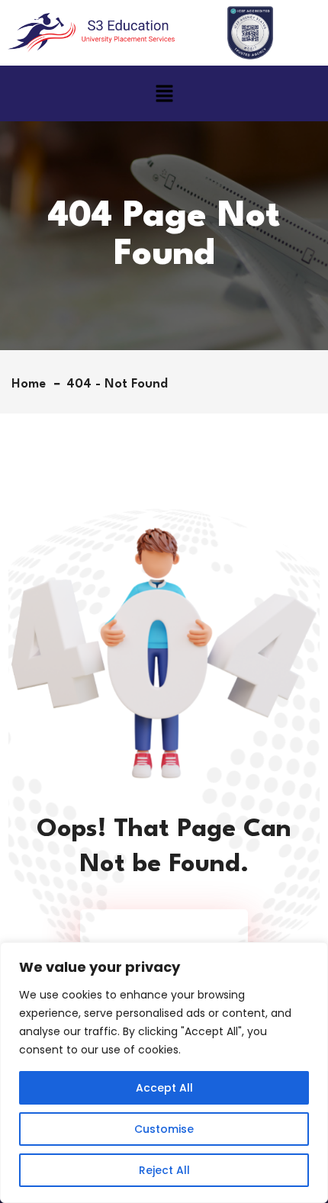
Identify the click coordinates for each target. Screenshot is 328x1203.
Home (32, 384)
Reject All (164, 1170)
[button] (164, 93)
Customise (164, 1129)
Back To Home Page (156, 932)
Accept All (164, 1087)
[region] (164, 1072)
